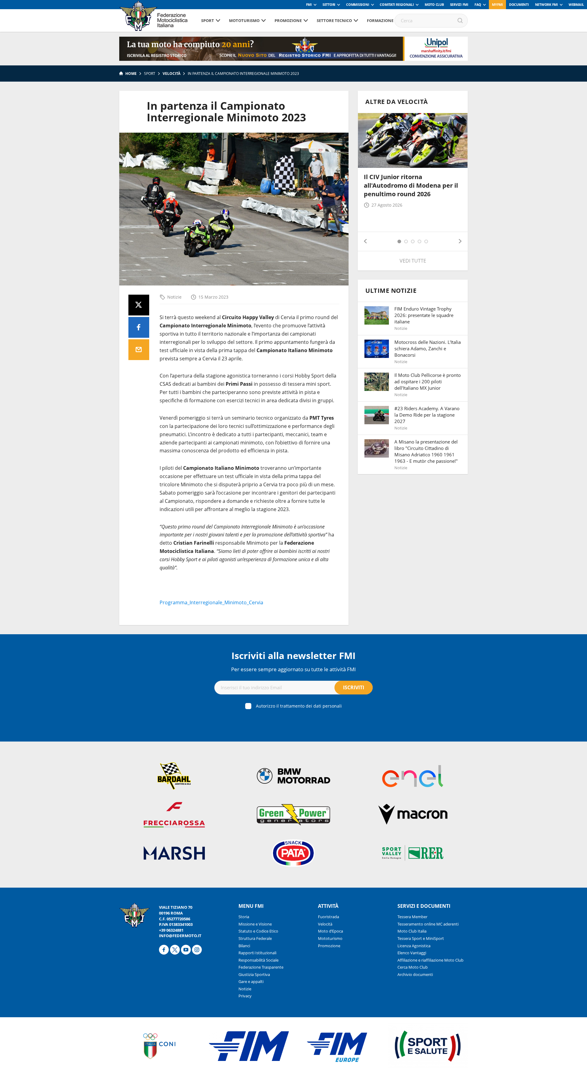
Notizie (174, 297)
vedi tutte (413, 260)
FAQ (477, 4)
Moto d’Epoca (330, 931)
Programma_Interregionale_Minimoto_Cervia (211, 602)
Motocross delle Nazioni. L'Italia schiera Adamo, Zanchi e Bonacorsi (427, 348)
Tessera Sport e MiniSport (420, 938)
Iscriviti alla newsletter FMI (293, 655)
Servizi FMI (459, 4)
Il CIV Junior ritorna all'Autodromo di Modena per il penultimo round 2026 (411, 185)
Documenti (519, 4)
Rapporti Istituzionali (257, 952)
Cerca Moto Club (412, 967)
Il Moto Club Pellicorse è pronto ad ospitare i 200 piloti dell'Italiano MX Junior (427, 381)
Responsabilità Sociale (258, 960)
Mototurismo (244, 20)
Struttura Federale (255, 938)
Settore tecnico (334, 20)
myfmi (497, 4)
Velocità (171, 73)
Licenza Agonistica (413, 945)
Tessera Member (412, 916)
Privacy (245, 996)
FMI (309, 4)
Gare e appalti (251, 981)
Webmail (576, 4)
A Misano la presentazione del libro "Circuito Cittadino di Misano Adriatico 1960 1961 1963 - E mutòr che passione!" (426, 451)
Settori (329, 4)
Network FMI (546, 4)
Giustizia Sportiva (254, 974)
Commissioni (357, 4)
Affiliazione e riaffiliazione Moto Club (430, 960)
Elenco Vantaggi (411, 952)
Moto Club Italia (411, 931)
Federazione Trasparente (260, 967)
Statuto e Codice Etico (258, 931)
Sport (207, 20)
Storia (243, 916)
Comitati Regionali (397, 4)
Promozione (288, 20)
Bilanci (244, 945)
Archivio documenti (415, 974)
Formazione (380, 20)
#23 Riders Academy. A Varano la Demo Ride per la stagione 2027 (427, 414)
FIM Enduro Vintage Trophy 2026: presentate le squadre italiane (423, 315)
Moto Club (434, 4)
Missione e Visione (255, 924)
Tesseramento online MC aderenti (428, 924)
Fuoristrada (328, 916)
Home (131, 73)
